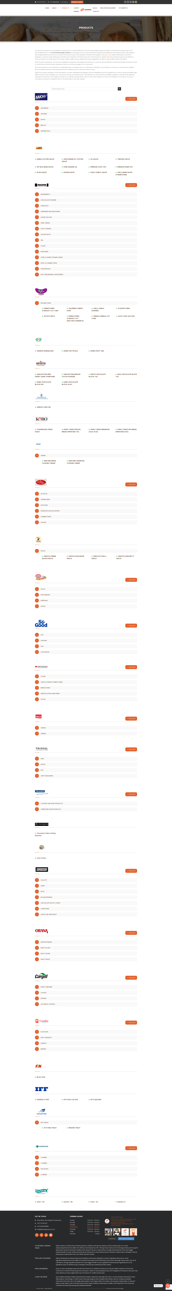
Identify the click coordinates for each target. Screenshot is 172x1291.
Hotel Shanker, (109, 1279)
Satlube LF (121, 1202)
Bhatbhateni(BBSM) (85, 1285)
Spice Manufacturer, (97, 1264)
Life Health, (115, 1268)
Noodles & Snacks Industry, (69, 1252)
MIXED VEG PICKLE (71, 351)
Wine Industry (90, 1254)
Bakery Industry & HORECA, (64, 1246)
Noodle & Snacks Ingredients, (100, 1262)
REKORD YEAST (74, 1128)
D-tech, (129, 1271)
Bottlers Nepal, (90, 1277)
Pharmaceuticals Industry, (84, 1252)
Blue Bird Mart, (64, 1285)
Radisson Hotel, (63, 1279)
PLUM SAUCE (42, 172)
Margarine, (116, 1271)
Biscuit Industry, (76, 1246)
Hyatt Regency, (91, 1279)
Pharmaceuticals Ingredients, (117, 1262)
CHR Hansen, (123, 1271)
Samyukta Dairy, (122, 1277)
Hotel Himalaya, (100, 1279)
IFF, (90, 1273)
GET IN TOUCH (40, 1216)
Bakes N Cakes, (128, 1281)
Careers (76, 11)
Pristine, (73, 1271)
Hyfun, (75, 1268)
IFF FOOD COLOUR (71, 1099)
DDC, (106, 1277)
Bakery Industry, (60, 1258)
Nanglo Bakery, (80, 1281)
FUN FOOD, (126, 1268)
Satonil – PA (68, 1202)
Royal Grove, (79, 1271)
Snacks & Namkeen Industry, (112, 1252)
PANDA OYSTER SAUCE (45, 159)
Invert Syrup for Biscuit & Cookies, (92, 1250)
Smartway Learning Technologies (114, 1288)
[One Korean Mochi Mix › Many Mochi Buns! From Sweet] (133, 1232)
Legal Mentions (48, 1288)
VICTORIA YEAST (50, 1128)
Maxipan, (70, 1268)
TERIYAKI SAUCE (123, 159)
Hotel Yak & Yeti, (71, 1281)
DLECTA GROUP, (66, 1271)
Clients (76, 8)
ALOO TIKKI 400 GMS (126, 316)
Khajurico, (105, 1283)
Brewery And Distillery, (81, 1258)
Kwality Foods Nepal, (114, 1283)
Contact (96, 11)
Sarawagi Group (106, 55)
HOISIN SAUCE (69, 172)
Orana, (68, 1273)
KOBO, (103, 1268)
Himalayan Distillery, (70, 1277)
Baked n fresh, (89, 1281)
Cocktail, (120, 1268)
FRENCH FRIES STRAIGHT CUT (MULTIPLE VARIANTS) (75, 318)
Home (47, 8)
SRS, (78, 1268)
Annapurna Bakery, (118, 1281)
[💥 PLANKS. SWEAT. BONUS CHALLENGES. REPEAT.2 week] (108, 1232)
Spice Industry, (65, 1254)
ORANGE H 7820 (43, 1099)
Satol (103, 1273)
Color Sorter (41, 858)
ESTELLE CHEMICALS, (94, 1268)
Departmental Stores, (69, 1260)
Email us (66, 2)
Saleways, (71, 1285)
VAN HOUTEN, (83, 1268)
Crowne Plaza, (82, 1279)
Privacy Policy (40, 1288)
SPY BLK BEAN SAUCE (45, 167)
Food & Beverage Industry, (121, 1248)
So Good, (96, 1271)
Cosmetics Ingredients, (110, 1258)
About (54, 8)
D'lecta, (107, 1271)
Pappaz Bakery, (98, 1281)
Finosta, (85, 1271)
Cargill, (72, 1273)
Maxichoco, (63, 1273)
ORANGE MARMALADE (45, 351)
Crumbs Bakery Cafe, (66, 1283)
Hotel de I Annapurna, (119, 1279)
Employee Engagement (108, 8)
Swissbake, (102, 1271)
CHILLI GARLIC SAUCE (98, 172)
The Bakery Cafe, (108, 1281)
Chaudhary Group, (97, 1283)
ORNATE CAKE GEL (44, 407)
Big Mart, (77, 1285)
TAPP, (111, 1271)
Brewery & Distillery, (87, 1246)
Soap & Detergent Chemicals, (83, 1264)
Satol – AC (94, 1202)
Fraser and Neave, (84, 1273)
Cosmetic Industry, (112, 1246)
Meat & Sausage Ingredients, (67, 1262)
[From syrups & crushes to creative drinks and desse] (117, 1232)
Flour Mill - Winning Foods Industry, (103, 1248)
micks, (57, 1268)
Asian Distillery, (60, 1277)
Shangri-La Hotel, (73, 1279)
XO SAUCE (94, 159)
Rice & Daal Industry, (98, 1252)
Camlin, (76, 1273)
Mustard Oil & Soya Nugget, (84, 1262)
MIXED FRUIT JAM (97, 351)
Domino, (99, 1273)
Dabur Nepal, (88, 1283)
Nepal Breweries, (81, 1277)
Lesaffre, (93, 1273)
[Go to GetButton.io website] (168, 1289)
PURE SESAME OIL (70, 167)
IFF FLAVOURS (95, 1099)
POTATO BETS (49, 316)
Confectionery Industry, (100, 1246)
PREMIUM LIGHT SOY (98, 167)
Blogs (95, 8)
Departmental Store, (67, 1248)
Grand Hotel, (63, 1281)
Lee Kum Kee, (63, 1268)
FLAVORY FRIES (124, 308)
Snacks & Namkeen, (68, 1264)
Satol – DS (40, 1202)
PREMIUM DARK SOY (125, 167)
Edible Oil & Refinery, (79, 1248)
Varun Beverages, (100, 1277)
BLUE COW (41, 1077)
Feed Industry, (89, 1248)
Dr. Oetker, (90, 1271)
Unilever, (81, 1283)
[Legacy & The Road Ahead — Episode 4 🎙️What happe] (125, 1232)
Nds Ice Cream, (112, 1277)
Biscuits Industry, (70, 1258)
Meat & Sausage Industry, (109, 1250)
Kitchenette (123, 8)
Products (65, 8)
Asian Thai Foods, (126, 1283)
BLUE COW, (108, 1268)
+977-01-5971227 (41, 2)
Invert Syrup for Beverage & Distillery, (71, 1250)
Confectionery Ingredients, (95, 1258)
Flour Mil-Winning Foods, (102, 1260)
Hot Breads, (75, 1283)
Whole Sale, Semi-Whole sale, (77, 1254)
